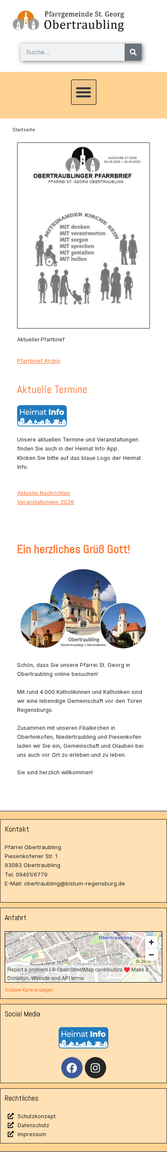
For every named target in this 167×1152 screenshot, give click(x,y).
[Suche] (133, 52)
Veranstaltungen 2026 (45, 502)
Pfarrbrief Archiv (38, 361)
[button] (83, 92)
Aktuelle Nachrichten (43, 493)
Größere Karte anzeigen (29, 989)
